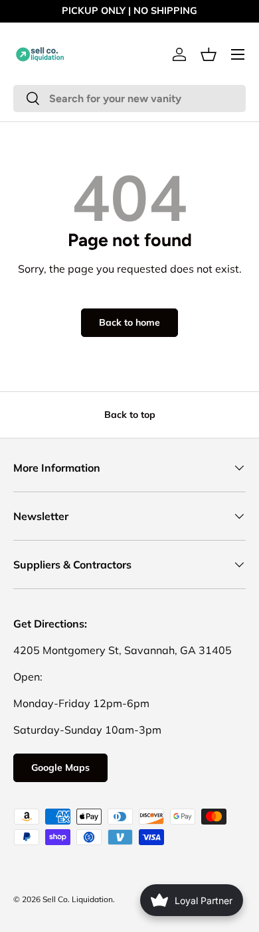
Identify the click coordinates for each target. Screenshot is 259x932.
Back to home (129, 322)
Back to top (129, 415)
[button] (208, 54)
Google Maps (60, 767)
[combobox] (129, 98)
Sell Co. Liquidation (78, 899)
